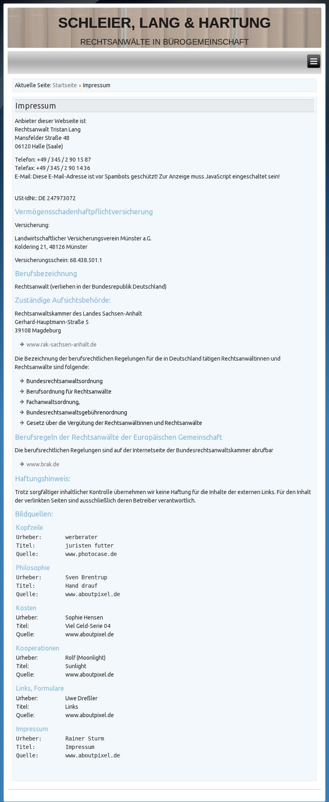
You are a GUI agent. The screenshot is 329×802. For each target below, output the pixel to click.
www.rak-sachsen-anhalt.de (61, 344)
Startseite (65, 85)
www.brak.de (42, 464)
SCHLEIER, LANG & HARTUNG (164, 22)
